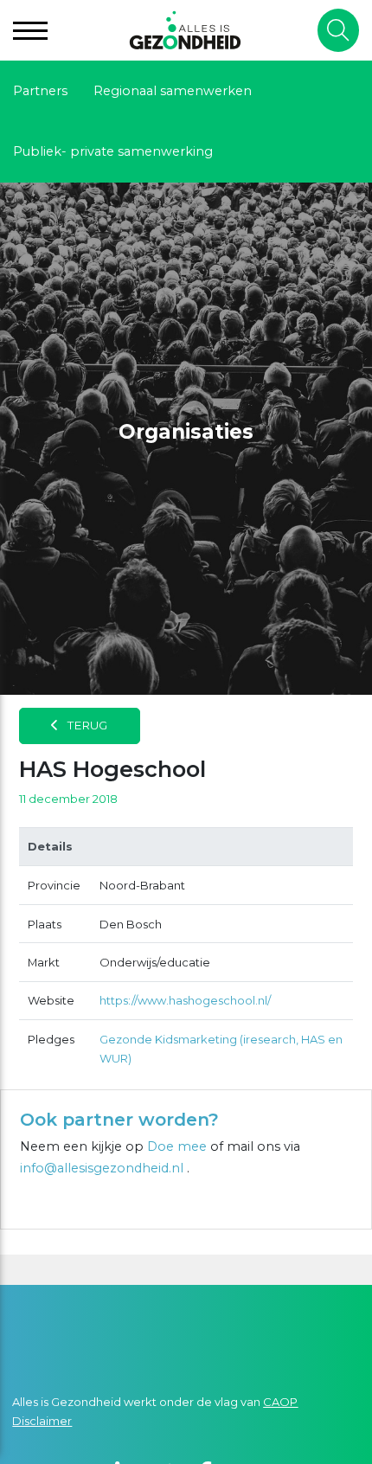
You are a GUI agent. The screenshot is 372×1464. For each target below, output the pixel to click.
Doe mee (177, 1146)
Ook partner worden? (119, 1119)
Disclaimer (42, 1421)
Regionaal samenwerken (172, 91)
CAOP (280, 1402)
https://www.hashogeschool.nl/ (185, 1000)
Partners (40, 91)
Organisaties (186, 432)
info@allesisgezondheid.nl (103, 1168)
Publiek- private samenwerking (113, 151)
